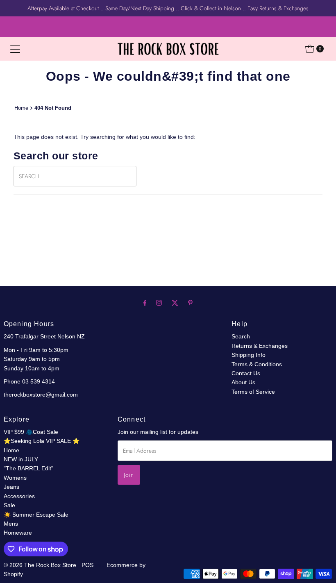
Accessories (19, 496)
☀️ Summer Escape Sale (36, 514)
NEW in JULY (21, 459)
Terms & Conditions (257, 364)
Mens (11, 523)
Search (241, 336)
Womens (15, 477)
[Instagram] (159, 302)
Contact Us (246, 373)
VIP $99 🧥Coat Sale (31, 432)
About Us (243, 382)
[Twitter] (175, 302)
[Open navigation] (15, 49)
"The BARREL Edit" (28, 468)
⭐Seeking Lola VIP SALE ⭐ (41, 441)
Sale (9, 505)
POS (87, 565)
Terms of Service (253, 391)
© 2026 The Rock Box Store (41, 565)
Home (21, 108)
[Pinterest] (190, 302)
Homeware (18, 532)
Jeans (11, 486)
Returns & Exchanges (260, 346)
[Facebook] (145, 302)
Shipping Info (249, 355)
